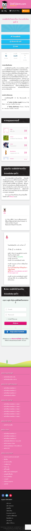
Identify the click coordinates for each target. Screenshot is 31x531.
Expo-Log (6, 466)
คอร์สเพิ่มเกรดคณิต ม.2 (10, 390)
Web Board (9, 520)
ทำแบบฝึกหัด (16, 36)
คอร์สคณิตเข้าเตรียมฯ (10, 395)
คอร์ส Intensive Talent (9, 443)
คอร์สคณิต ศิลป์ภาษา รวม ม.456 (12, 441)
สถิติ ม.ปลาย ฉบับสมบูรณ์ (10, 471)
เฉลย (16, 46)
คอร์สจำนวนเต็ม (8, 425)
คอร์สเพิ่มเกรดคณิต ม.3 (10, 393)
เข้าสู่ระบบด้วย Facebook (17, 332)
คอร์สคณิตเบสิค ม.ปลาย (10, 379)
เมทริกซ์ (6, 484)
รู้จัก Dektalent (10, 506)
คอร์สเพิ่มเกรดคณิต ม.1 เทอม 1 (12, 404)
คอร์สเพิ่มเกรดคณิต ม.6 (10, 438)
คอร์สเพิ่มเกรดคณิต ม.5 (10, 436)
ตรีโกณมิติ (6, 469)
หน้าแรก (8, 503)
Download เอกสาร (11, 513)
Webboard (11, 196)
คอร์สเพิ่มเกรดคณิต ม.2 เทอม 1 (12, 409)
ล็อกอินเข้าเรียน (15, 11)
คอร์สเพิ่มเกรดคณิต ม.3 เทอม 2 (12, 416)
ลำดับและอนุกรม (8, 481)
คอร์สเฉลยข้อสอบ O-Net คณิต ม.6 (13, 446)
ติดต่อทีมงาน (9, 518)
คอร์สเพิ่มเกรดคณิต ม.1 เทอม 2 (12, 406)
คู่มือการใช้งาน (10, 523)
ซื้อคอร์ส (26, 11)
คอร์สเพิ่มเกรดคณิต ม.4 (10, 433)
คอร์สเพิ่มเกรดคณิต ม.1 (10, 388)
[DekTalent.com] (4, 4)
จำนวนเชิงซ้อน (8, 476)
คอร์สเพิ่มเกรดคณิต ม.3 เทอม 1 (12, 414)
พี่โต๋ (7, 238)
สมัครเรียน (9, 510)
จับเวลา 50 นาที (16, 41)
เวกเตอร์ (6, 479)
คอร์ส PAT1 (7, 448)
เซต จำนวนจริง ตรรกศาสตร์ (11, 457)
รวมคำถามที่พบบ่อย (11, 515)
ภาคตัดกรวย (7, 464)
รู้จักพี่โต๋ (8, 508)
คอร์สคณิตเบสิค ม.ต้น (9, 377)
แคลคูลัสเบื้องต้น (8, 474)
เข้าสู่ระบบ (15, 323)
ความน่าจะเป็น (8, 462)
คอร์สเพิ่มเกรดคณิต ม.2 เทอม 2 (12, 411)
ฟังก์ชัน (6, 459)
